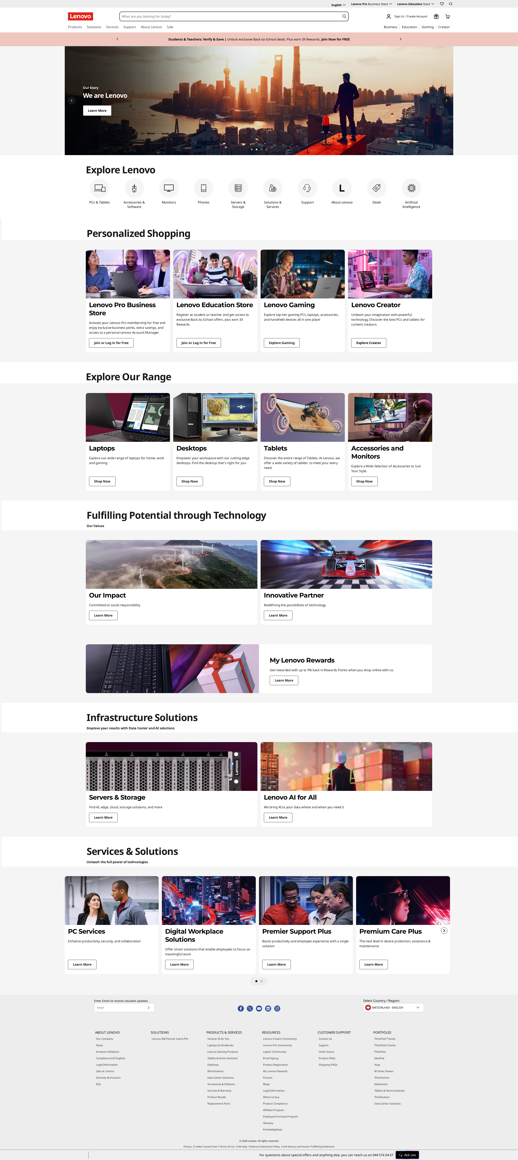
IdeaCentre (381, 1084)
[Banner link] (259, 39)
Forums (267, 1077)
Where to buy (271, 1097)
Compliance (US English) (110, 1058)
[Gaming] (435, 27)
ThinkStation (382, 1097)
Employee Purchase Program (280, 1116)
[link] (450, 5)
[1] (256, 981)
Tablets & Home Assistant (222, 1058)
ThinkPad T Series (384, 1039)
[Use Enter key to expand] (430, 16)
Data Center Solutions (220, 1077)
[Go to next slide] (444, 930)
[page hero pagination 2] (261, 149)
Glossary (268, 1123)
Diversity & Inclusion (108, 1077)
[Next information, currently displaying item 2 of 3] (446, 101)
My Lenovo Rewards (275, 1071)
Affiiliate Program (273, 1110)
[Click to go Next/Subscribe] (148, 1007)
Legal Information (107, 1064)
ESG (98, 1084)
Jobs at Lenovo (105, 1071)
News (99, 1045)
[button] (441, 3)
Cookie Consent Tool (205, 1146)
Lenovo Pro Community (277, 1045)
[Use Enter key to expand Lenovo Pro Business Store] (390, 3)
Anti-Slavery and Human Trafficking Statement (308, 1146)
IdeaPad (379, 1058)
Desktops (213, 1064)
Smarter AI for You (218, 1039)
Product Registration (275, 1064)
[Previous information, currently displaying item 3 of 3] (117, 39)
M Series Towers (384, 1071)
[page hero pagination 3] (266, 149)
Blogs (266, 1084)
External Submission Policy (265, 1146)
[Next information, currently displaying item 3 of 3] (400, 39)
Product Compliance (275, 1103)
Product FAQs (327, 1058)
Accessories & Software (221, 1084)
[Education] (418, 27)
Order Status (326, 1051)
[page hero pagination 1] (256, 149)
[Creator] (451, 27)
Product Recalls (216, 1097)
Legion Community (274, 1051)
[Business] (398, 27)
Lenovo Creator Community (280, 1039)
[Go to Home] (80, 16)
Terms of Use (227, 1146)
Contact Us (325, 1039)
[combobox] (230, 16)
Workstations (215, 1071)
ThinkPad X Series (385, 1045)
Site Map (242, 1146)
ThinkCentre (381, 1077)
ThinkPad (380, 1051)
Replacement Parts (218, 1103)
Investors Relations (107, 1051)
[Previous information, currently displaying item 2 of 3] (72, 101)
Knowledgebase (272, 1129)
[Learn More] (259, 100)
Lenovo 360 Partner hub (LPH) (170, 1039)
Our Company (104, 1039)
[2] (261, 981)
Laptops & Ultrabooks (220, 1045)
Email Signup (271, 1058)
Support (324, 1045)
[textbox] (394, 1007)
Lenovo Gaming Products (222, 1051)
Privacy (188, 1146)
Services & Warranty (219, 1090)
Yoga (377, 1064)
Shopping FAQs (328, 1064)
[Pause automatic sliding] (251, 149)
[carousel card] (128, 301)
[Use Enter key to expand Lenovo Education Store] (432, 3)
